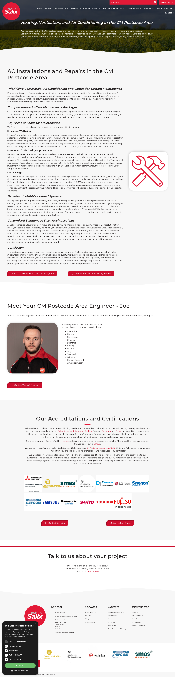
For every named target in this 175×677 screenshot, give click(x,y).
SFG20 (97, 444)
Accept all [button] (20, 665)
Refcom (65, 441)
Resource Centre (137, 615)
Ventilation (88, 615)
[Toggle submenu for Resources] (140, 8)
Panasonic (79, 431)
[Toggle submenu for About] (153, 8)
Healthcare (112, 625)
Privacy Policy (137, 622)
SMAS (89, 448)
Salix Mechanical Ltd (62, 620)
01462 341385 (167, 2)
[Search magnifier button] (155, 2)
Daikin (60, 431)
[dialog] (20, 648)
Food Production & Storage (117, 629)
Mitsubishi (69, 431)
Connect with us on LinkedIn (65, 632)
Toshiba (88, 431)
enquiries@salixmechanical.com (66, 616)
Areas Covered (137, 619)
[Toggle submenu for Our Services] (99, 8)
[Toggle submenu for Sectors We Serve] (123, 8)
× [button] (35, 624)
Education (111, 622)
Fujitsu (119, 431)
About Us (135, 612)
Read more (21, 637)
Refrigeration (89, 619)
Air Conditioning (90, 612)
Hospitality (112, 619)
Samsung (106, 431)
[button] (20, 670)
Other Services (90, 622)
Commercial (112, 615)
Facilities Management (116, 612)
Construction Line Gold (104, 448)
